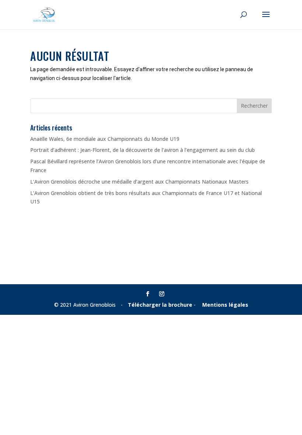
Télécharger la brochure (160, 304)
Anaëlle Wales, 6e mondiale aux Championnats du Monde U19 (104, 138)
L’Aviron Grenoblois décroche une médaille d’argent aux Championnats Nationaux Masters (139, 181)
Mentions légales (225, 304)
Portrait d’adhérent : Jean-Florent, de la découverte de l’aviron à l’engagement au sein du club (142, 149)
